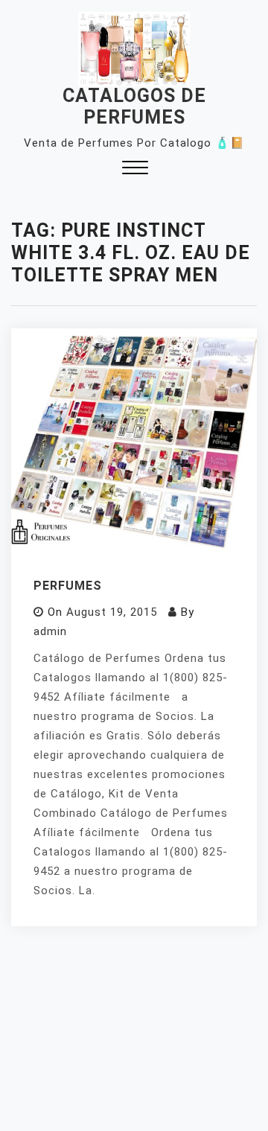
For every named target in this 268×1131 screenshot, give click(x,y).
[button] (135, 169)
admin (50, 631)
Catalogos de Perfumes (134, 106)
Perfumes (68, 586)
